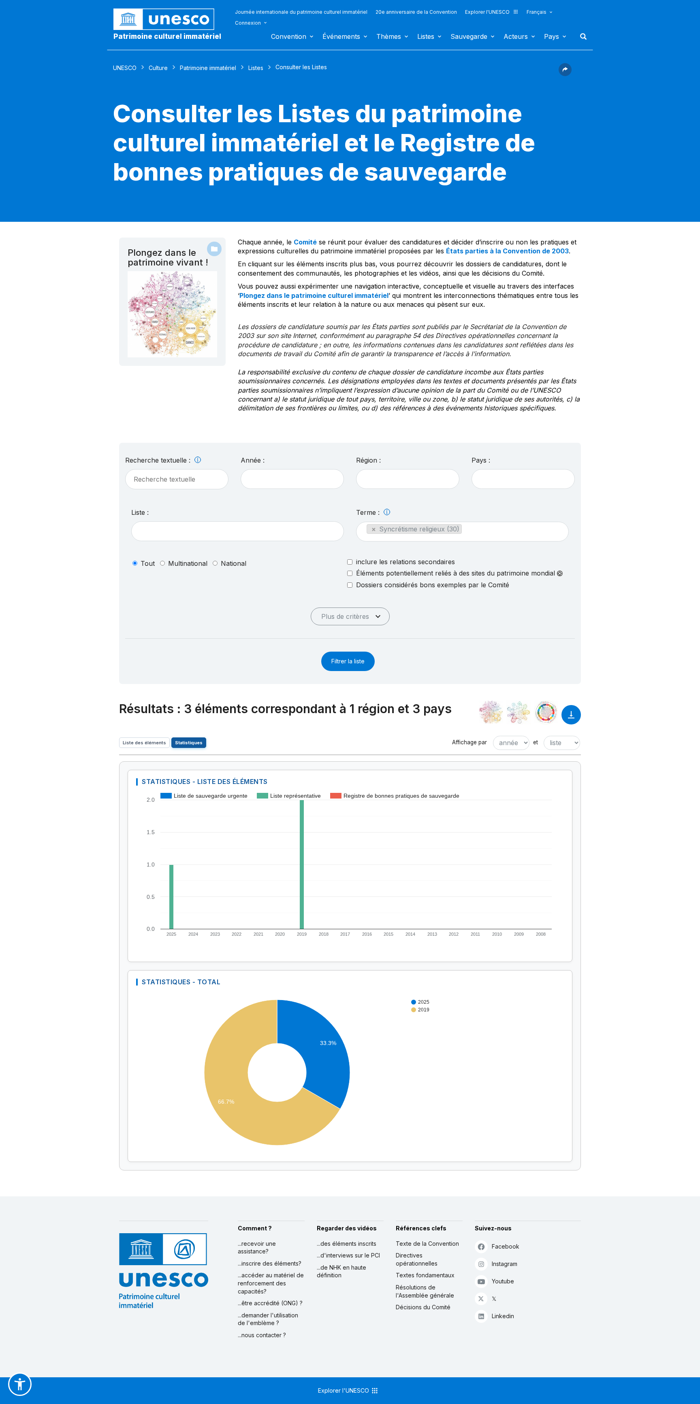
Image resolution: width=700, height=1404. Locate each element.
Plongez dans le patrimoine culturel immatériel (313, 295)
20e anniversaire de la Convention (416, 12)
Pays (551, 36)
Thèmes (388, 36)
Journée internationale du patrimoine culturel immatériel (301, 12)
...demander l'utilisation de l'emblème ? (268, 1319)
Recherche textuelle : (158, 460)
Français (536, 12)
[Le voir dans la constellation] (491, 712)
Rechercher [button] (581, 36)
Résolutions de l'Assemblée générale (425, 1291)
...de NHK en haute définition (341, 1271)
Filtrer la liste (348, 661)
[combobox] (292, 479)
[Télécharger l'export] (571, 718)
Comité (305, 242)
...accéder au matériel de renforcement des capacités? (271, 1283)
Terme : (369, 512)
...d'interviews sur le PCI (348, 1255)
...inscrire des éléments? (269, 1263)
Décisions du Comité (423, 1307)
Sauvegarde (468, 36)
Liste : (140, 512)
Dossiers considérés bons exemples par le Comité (432, 584)
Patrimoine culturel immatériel (167, 36)
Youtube (503, 1281)
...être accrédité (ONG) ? (270, 1303)
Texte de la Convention (427, 1243)
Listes (425, 36)
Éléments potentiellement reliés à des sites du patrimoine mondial (456, 573)
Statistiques (189, 743)
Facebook (505, 1246)
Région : (368, 460)
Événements (341, 36)
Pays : (481, 460)
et (535, 742)
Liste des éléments (144, 743)
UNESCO (125, 67)
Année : (253, 460)
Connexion (248, 23)
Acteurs (516, 36)
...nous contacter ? (262, 1335)
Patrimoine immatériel (208, 67)
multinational (187, 563)
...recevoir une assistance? (257, 1247)
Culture (158, 67)
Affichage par (469, 742)
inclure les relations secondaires (405, 561)
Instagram (504, 1263)
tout (148, 563)
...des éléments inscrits (346, 1243)
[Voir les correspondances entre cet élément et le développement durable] (546, 712)
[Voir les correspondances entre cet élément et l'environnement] (518, 712)
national (233, 563)
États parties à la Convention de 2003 (507, 251)
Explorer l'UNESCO (487, 12)
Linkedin (503, 1316)
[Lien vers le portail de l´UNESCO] (168, 19)
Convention (288, 36)
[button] (565, 74)
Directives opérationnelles (417, 1259)
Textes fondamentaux (425, 1275)
